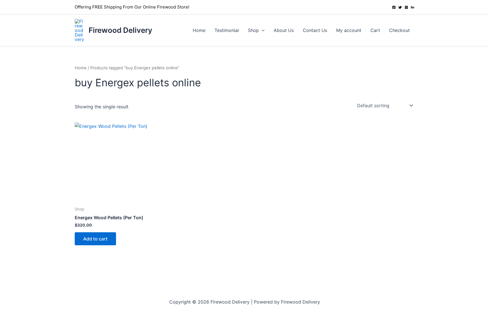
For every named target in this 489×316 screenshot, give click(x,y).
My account (348, 30)
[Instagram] (406, 7)
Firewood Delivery (120, 30)
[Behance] (412, 7)
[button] (262, 30)
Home (199, 30)
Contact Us (315, 30)
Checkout (399, 30)
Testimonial (227, 30)
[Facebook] (394, 7)
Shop (253, 30)
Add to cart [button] (95, 239)
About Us (284, 30)
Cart (375, 30)
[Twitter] (400, 7)
